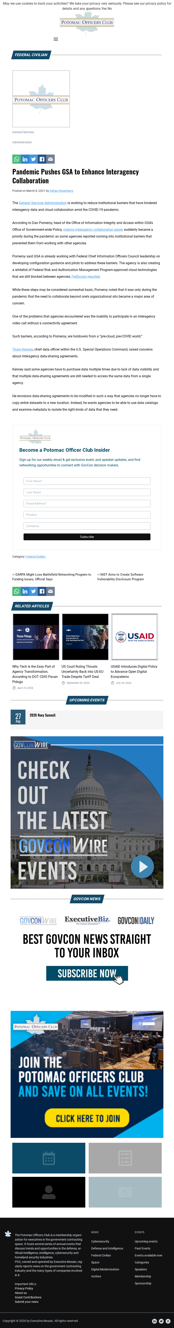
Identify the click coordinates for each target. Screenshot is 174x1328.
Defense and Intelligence (107, 1248)
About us (21, 1293)
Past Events (142, 1248)
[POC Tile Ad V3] (87, 1074)
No (110, 9)
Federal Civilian (35, 556)
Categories (142, 1262)
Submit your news (26, 1301)
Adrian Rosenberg (61, 190)
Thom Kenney (22, 349)
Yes (104, 9)
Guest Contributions (28, 1297)
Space (95, 1262)
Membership (143, 1276)
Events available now (148, 1255)
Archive (96, 1276)
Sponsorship (143, 1283)
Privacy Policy (24, 1288)
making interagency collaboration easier (93, 230)
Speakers (141, 1269)
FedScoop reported (86, 277)
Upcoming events (146, 1241)
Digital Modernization (105, 1269)
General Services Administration (43, 203)
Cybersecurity (100, 1241)
